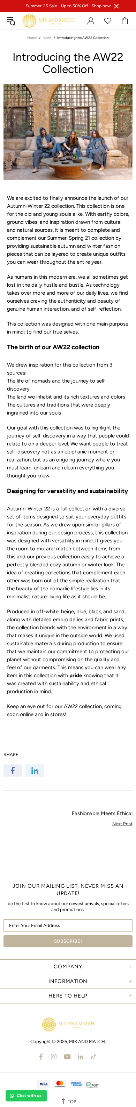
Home (32, 37)
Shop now (101, 5)
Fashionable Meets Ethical (102, 813)
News (47, 37)
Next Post (122, 823)
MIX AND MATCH (48, 21)
